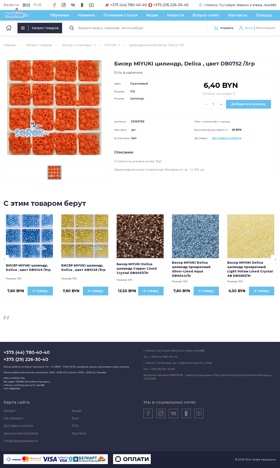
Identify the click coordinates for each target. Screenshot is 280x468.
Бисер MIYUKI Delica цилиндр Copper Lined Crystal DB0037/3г (137, 268)
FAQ (75, 426)
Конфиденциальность (21, 441)
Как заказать (13, 418)
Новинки (86, 15)
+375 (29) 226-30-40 (171, 5)
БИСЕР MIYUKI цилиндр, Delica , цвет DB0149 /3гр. (28, 267)
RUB (37, 5)
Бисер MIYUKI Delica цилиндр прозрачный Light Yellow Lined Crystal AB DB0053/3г (250, 269)
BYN (26, 5)
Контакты (237, 15)
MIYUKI (110, 45)
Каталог (10, 411)
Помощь (264, 15)
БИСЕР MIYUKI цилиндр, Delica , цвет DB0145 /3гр (83, 267)
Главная (10, 45)
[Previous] (4, 259)
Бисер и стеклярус (77, 45)
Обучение (59, 15)
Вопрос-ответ (206, 15)
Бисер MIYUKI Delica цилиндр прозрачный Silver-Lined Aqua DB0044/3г (191, 269)
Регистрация (265, 28)
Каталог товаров (45, 28)
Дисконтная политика (21, 433)
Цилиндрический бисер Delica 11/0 (156, 45)
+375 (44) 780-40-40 (128, 5)
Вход (249, 28)
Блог (75, 418)
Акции (152, 15)
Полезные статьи (120, 15)
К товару (40, 291)
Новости (175, 15)
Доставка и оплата (226, 138)
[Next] (275, 259)
